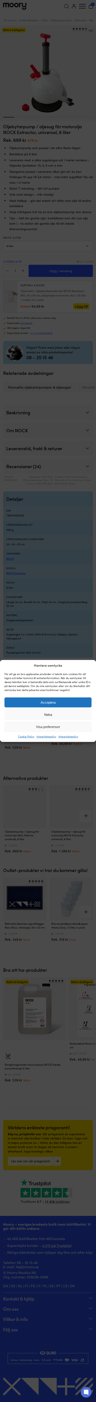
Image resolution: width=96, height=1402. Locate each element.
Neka (48, 715)
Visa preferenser (48, 727)
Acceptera (48, 702)
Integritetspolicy (46, 736)
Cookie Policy (26, 736)
